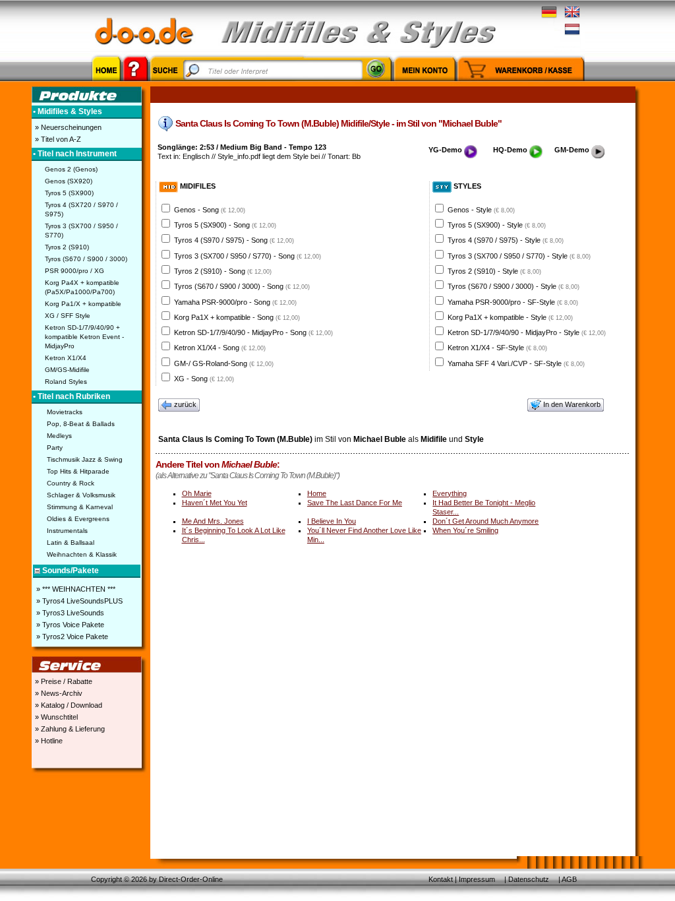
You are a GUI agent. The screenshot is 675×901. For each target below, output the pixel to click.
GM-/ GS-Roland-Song (224, 363)
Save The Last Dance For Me (354, 503)
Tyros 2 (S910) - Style (494, 271)
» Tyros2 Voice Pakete (71, 636)
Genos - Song (209, 210)
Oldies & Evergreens (78, 518)
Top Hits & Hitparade (78, 471)
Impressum (477, 879)
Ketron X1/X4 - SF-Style (497, 348)
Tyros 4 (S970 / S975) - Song (234, 240)
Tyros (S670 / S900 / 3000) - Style (513, 286)
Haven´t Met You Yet (214, 503)
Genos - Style (481, 210)
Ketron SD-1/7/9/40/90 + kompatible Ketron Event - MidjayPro (84, 337)
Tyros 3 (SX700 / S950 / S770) (81, 230)
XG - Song (204, 379)
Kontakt (440, 879)
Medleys (59, 435)
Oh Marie (197, 493)
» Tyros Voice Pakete (69, 625)
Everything (449, 493)
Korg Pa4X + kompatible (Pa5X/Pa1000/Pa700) (82, 287)
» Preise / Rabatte (62, 681)
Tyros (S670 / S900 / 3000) (86, 259)
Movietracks (64, 412)
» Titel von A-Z (57, 139)
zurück (185, 404)
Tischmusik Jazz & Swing (85, 459)
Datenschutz (528, 879)
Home (316, 493)
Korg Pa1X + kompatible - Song (237, 317)
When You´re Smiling (465, 530)
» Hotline (48, 741)
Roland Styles (66, 381)
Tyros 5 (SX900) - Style (497, 225)
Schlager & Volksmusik (81, 495)
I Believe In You (331, 521)
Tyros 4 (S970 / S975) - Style (506, 240)
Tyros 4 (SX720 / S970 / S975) (81, 209)
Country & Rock (70, 483)
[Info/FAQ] (135, 83)
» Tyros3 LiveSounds (69, 613)
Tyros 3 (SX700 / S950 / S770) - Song (247, 256)
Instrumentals (67, 530)
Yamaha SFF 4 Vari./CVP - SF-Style (516, 363)
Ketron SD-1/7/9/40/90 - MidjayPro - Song (253, 332)
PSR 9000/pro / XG (74, 270)
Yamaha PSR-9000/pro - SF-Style (513, 302)
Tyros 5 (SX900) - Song (225, 225)
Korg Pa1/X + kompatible (83, 303)
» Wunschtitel (55, 717)
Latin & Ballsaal (70, 542)
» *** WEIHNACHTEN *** (74, 589)
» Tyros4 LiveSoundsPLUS (78, 601)
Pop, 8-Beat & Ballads (81, 423)
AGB (569, 879)
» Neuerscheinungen (67, 127)
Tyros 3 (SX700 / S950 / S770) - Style (519, 256)
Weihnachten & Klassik (82, 554)
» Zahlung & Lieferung (69, 729)
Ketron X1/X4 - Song (220, 348)
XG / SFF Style (67, 315)
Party (55, 447)
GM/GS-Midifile (67, 369)
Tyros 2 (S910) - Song (223, 271)
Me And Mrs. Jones (213, 521)
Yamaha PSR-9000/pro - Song (235, 302)
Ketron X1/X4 (65, 357)
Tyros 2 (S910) (67, 247)
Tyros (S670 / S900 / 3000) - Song (242, 286)
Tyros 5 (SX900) (69, 193)
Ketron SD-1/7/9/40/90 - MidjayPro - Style (527, 332)
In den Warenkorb (571, 404)
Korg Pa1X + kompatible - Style (510, 317)
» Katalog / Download (67, 705)
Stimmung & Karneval (80, 507)
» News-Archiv (57, 693)
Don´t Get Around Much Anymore (485, 521)
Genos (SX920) (68, 181)
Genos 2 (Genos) (71, 169)
